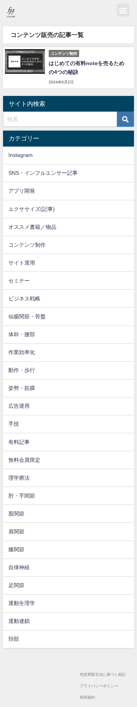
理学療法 (19, 477)
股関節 (16, 513)
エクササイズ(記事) (31, 209)
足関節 (16, 585)
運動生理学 (21, 603)
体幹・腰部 (21, 334)
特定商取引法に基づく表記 (103, 674)
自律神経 (19, 567)
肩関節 (16, 531)
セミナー (19, 280)
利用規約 (87, 697)
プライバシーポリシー (99, 686)
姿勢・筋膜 (21, 388)
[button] (123, 10)
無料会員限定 (24, 460)
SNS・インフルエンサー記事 (43, 173)
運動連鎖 (19, 621)
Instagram (20, 155)
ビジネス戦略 (24, 298)
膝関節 (16, 549)
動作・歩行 (21, 370)
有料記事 (19, 442)
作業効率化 (21, 352)
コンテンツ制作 (27, 244)
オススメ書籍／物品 (32, 227)
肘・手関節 (21, 495)
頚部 (13, 639)
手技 (13, 423)
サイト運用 (21, 262)
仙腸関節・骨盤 (27, 316)
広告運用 (19, 406)
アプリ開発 (21, 190)
